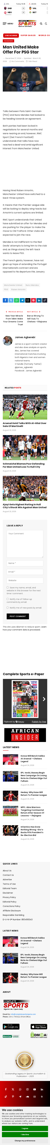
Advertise (7, 879)
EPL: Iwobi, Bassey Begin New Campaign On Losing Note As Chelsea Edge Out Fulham (34, 776)
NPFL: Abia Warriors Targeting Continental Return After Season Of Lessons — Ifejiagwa (32, 811)
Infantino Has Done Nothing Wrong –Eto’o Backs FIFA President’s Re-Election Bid (32, 831)
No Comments (18, 61)
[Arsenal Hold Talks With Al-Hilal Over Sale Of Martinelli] (25, 407)
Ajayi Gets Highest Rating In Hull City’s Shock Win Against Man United (25, 506)
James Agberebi (25, 337)
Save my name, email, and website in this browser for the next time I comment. (24, 590)
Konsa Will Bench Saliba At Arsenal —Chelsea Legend (33, 758)
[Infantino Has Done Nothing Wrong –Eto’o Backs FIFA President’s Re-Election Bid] (10, 830)
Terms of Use (9, 884)
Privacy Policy (9, 897)
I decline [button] (25, 1134)
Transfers (8, 41)
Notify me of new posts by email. (26, 607)
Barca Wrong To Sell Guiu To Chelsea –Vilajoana (37, 318)
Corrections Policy (11, 906)
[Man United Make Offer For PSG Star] (25, 90)
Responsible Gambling (13, 915)
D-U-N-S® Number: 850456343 (17, 919)
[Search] (41, 23)
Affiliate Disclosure (12, 910)
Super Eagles (28, 35)
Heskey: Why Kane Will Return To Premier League (34, 793)
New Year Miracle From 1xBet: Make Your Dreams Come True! (13, 320)
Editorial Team (10, 888)
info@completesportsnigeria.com (23, 1014)
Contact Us (8, 875)
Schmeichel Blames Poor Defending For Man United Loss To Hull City (24, 465)
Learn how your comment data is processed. (25, 628)
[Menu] (8, 23)
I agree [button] (25, 1128)
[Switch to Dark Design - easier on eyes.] (45, 23)
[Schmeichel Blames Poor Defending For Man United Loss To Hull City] (25, 447)
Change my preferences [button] (25, 1141)
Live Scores (11, 35)
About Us (7, 870)
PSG (6, 289)
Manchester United (13, 285)
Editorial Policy (9, 901)
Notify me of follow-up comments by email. (19, 600)
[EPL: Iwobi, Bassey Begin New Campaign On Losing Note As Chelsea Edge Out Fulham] (10, 776)
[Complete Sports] (27, 23)
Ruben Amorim (18, 289)
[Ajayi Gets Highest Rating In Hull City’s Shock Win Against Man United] (25, 488)
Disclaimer (8, 892)
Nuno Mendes (32, 285)
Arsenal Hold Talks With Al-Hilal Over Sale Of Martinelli (24, 425)
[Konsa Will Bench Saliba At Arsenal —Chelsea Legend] (10, 759)
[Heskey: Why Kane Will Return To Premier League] (10, 796)
